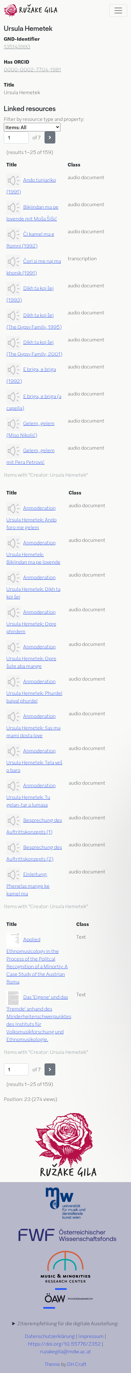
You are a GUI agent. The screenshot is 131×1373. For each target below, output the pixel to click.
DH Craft (76, 1364)
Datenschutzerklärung (50, 1336)
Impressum (91, 1336)
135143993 (17, 46)
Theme (52, 1364)
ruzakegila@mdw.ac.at (65, 1351)
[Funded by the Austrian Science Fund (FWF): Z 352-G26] (67, 1234)
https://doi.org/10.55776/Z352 (64, 1343)
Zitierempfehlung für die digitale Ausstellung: (68, 1323)
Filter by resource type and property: (44, 119)
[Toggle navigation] (118, 10)
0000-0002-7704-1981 (32, 69)
